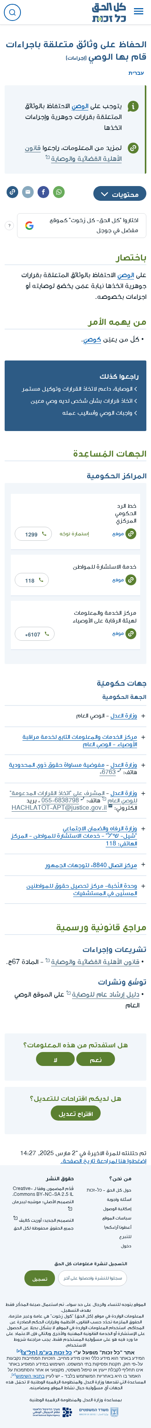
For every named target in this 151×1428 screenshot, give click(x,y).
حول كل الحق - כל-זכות (109, 1190)
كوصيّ (92, 339)
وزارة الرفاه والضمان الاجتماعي (100, 828)
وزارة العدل (123, 715)
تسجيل (39, 1278)
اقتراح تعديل (75, 1113)
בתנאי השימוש (30, 1376)
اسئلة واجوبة (119, 1199)
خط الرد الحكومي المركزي (125, 513)
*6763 (108, 772)
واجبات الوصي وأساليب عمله (97, 413)
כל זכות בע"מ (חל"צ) (46, 1351)
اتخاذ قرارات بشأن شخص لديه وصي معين (81, 401)
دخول (126, 1246)
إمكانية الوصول (117, 1208)
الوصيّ (80, 106)
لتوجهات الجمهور (91, 865)
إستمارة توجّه (74, 533)
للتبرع (125, 1236)
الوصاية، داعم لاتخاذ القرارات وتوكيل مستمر (77, 389)
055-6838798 (60, 800)
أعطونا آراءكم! (117, 1227)
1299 (31, 533)
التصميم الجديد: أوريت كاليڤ (46, 1220)
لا (55, 1059)
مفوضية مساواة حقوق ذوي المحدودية (57, 765)
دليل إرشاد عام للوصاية (105, 994)
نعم (96, 1059)
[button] (138, 12)
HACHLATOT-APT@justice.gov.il (59, 808)
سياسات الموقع (116, 1218)
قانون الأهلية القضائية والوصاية (95, 962)
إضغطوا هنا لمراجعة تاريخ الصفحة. (103, 1161)
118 (29, 580)
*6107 (32, 633)
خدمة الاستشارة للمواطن (104, 567)
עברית (136, 72)
